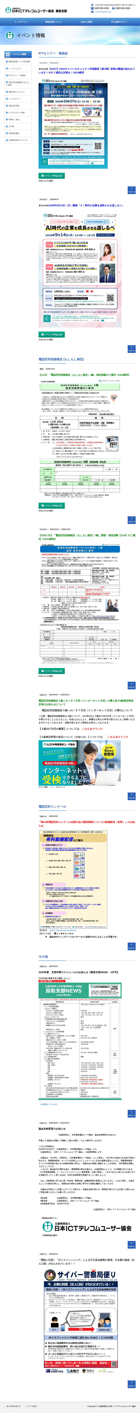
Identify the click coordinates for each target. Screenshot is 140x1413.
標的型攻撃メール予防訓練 (19, 62)
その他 (11, 126)
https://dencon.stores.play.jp (63, 930)
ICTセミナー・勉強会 (17, 75)
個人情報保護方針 (13, 1406)
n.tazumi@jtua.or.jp (103, 12)
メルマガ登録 (31, 1406)
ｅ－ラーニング (15, 69)
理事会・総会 (14, 119)
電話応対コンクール (17, 92)
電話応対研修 (14, 106)
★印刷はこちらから (49, 1104)
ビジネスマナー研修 (17, 113)
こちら (52, 787)
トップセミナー (15, 99)
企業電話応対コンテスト (18, 140)
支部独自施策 (14, 133)
